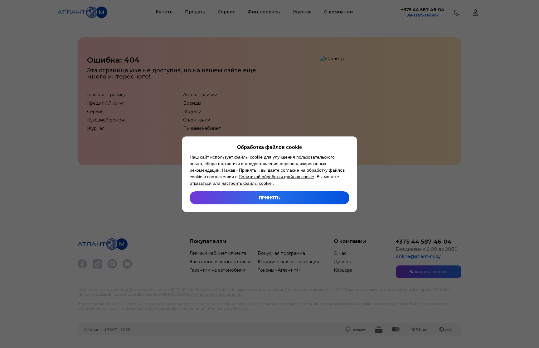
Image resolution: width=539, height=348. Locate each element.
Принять (269, 197)
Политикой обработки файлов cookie (276, 176)
